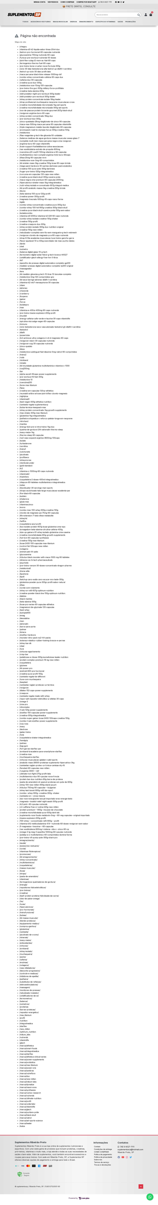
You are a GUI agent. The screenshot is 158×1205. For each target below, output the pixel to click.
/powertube (24, 335)
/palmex (22, 743)
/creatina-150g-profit (28, 221)
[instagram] (127, 1157)
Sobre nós (98, 1160)
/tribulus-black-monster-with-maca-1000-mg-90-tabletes (44, 557)
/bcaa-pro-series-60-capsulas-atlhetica (36, 604)
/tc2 (21, 468)
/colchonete (24, 452)
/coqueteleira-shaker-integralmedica (35, 737)
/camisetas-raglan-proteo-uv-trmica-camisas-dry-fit (42, 765)
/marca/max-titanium (28, 1065)
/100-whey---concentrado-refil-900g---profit (39, 821)
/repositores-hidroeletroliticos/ (32, 887)
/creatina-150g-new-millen (30, 230)
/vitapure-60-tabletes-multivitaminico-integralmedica (42, 482)
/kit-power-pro (25, 668)
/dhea (21, 585)
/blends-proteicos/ (27, 921)
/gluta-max (24, 502)
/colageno (23, 549)
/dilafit (22, 332)
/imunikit (23, 316)
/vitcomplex (24, 707)
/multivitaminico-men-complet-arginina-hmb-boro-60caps (44, 155)
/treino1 (22, 449)
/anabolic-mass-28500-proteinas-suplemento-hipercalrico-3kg (46, 762)
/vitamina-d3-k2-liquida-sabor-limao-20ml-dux (39, 49)
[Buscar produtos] (139, 15)
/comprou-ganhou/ (27, 926)
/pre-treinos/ (25, 890)
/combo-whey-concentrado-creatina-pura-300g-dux (42, 205)
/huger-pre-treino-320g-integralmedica (36, 171)
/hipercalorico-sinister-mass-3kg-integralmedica (40, 182)
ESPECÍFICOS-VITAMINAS (105, 22)
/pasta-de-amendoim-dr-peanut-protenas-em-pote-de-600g (45, 782)
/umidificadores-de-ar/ (29, 996)
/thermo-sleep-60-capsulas (31, 435)
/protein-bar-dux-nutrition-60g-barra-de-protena (41, 779)
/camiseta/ (23, 932)
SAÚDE (120, 22)
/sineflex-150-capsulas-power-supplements (38, 712)
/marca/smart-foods (28, 1048)
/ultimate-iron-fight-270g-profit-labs (35, 774)
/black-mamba (25, 599)
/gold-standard (25, 465)
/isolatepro (24, 305)
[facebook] (119, 1157)
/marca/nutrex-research (30, 1093)
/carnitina (23, 446)
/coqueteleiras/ (26, 865)
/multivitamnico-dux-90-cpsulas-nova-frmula (39, 776)
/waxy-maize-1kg (26, 432)
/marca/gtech (25, 1109)
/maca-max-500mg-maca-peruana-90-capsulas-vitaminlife (45, 124)
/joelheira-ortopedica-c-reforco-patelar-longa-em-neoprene (45, 418)
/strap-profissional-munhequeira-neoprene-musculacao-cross (46, 102)
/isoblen (22, 496)
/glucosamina (25, 554)
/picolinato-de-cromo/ (29, 934)
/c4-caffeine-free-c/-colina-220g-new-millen (39, 807)
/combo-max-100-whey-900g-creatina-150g (38, 510)
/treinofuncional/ (26, 912)
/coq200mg (24, 368)
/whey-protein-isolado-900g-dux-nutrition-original (41, 227)
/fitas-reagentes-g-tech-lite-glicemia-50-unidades (40, 135)
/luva (21, 649)
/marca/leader (25, 1123)
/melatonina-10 (26, 379)
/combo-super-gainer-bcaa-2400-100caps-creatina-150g (44, 718)
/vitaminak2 (24, 474)
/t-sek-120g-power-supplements (33, 710)
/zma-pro (23, 704)
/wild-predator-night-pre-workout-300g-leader (39, 94)
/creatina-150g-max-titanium (31, 540)
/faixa (21, 388)
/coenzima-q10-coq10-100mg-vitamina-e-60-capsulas (43, 152)
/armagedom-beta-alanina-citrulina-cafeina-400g (41, 529)
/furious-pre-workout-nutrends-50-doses (37, 58)
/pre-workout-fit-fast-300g (31, 377)
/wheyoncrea (25, 460)
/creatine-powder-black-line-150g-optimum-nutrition (42, 593)
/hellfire (22, 521)
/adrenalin (23, 624)
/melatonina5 (25, 568)
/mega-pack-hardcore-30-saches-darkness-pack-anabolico (45, 166)
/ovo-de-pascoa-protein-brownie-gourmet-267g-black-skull (45, 110)
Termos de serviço (101, 1162)
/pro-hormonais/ (26, 910)
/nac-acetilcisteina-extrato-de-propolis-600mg (39, 149)
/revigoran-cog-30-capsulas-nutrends (36, 343)
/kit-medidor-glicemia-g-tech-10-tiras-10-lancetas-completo (45, 274)
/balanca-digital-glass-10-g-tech (33, 252)
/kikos (22, 349)
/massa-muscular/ (27, 868)
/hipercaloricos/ (26, 907)
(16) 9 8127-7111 (106, 2)
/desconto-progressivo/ (29, 971)
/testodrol (23, 330)
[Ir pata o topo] (141, 1186)
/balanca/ (23, 1001)
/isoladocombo (25, 213)
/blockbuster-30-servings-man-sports (36, 488)
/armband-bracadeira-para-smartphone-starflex (40, 751)
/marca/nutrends (26, 1095)
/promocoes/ (25, 854)
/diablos (22, 596)
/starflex (23, 1026)
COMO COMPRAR (67, 2)
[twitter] (131, 1157)
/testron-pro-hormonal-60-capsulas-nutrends (39, 52)
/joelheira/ (23, 979)
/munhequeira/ (25, 954)
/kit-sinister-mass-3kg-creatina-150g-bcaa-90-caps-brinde (44, 163)
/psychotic (24, 563)
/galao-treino (25, 732)
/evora (22, 507)
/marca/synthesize (27, 1090)
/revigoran (24, 688)
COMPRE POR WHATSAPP (86, 2)
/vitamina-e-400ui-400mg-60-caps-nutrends (39, 310)
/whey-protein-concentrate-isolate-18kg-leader (40, 99)
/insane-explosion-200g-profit (32, 818)
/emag (22, 615)
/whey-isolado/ (25, 951)
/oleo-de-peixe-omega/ (29, 898)
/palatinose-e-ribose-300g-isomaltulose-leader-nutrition (43, 657)
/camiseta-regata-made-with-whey (34, 696)
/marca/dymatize (26, 1084)
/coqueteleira (25, 663)
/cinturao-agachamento (29, 651)
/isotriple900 (24, 613)
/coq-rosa (23, 724)
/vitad (21, 646)
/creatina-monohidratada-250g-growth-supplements (42, 535)
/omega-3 (23, 701)
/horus (22, 302)
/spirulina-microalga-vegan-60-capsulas (37, 321)
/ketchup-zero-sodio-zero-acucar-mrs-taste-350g (41, 579)
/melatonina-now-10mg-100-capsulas (35, 85)
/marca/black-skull (27, 1115)
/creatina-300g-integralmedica (32, 715)
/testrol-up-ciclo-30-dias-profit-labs (35, 71)
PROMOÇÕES (130, 22)
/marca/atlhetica (26, 1046)
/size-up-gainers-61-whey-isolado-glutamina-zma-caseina (44, 532)
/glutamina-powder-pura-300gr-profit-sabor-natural (42, 582)
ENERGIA (73, 22)
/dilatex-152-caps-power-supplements (36, 690)
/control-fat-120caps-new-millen (33, 546)
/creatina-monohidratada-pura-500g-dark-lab (39, 812)
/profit (22, 1018)
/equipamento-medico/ (29, 923)
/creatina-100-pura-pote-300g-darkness (37, 169)
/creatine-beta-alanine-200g (31, 91)
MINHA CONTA (39, 2)
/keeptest (23, 682)
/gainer (22, 299)
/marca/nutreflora (27, 1073)
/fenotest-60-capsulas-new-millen (34, 768)
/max (21, 307)
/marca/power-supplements (31, 1059)
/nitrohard (23, 421)
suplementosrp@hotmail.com (130, 1149)
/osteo (22, 485)
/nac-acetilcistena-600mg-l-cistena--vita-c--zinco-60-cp (44, 829)
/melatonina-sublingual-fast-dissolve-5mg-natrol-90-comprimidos (48, 352)
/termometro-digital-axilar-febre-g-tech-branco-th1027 (43, 255)
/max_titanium (25, 1015)
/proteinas (23, 1007)
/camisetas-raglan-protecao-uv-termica (36, 685)
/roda (21, 357)
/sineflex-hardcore (27, 635)
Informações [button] (101, 1142)
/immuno (23, 324)
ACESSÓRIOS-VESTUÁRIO (41, 22)
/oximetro (23, 249)
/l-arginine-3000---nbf (29, 771)
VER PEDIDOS (53, 2)
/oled (21, 246)
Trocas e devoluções (102, 1165)
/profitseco (24, 457)
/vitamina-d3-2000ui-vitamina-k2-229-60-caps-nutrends (43, 216)
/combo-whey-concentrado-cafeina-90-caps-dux (41, 77)
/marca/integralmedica (29, 1051)
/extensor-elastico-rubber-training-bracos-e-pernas (42, 640)
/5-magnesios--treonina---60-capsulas (36, 826)
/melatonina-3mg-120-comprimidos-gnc (36, 277)
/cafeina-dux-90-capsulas (30, 80)
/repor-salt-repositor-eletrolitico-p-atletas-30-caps (41, 699)
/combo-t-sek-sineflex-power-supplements (38, 721)
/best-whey (24, 610)
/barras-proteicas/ (27, 1009)
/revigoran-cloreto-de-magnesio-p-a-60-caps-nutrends (43, 235)
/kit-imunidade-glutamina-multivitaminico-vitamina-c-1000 (44, 366)
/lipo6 (21, 576)
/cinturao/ (23, 946)
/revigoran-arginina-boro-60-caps (34, 113)
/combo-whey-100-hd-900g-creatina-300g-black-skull (43, 207)
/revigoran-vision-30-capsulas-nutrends (37, 341)
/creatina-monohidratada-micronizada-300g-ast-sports (43, 107)
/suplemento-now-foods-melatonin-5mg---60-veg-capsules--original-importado (54, 815)
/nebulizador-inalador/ (29, 993)
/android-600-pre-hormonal (31, 671)
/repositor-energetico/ (29, 1012)
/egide (22, 202)
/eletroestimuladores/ (28, 984)
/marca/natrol (25, 1118)
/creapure (23, 693)
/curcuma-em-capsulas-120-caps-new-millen (39, 174)
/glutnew (23, 665)
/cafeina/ (23, 959)
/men (21, 621)
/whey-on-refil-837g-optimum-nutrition (36, 590)
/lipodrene (23, 574)
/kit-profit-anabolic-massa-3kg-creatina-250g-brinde (42, 188)
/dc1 (21, 260)
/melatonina (24, 132)
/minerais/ (23, 937)
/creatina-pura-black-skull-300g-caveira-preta (39, 177)
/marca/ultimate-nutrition (30, 1098)
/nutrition (23, 1021)
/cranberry (24, 293)
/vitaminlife (24, 1040)
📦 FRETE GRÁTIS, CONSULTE (79, 6)
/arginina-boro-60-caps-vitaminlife (34, 144)
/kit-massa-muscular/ (28, 918)
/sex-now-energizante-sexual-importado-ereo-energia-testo (45, 799)
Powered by (73, 1198)
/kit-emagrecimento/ (28, 857)
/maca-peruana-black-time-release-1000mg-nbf (40, 74)
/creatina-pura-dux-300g (30, 83)
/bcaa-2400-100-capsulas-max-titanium (36, 543)
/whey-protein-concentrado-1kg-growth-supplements (43, 410)
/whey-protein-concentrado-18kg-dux (36, 116)
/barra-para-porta (27, 626)
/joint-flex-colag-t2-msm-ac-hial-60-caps (37, 60)
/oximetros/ (24, 1004)
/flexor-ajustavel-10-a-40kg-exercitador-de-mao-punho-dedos (46, 241)
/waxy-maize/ (25, 940)
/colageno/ (24, 965)
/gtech (22, 1043)
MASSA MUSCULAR (60, 22)
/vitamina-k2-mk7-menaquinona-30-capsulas (39, 282)
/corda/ (22, 848)
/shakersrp (24, 499)
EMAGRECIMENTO (86, 22)
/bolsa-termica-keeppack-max (32, 407)
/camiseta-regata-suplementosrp (33, 404)
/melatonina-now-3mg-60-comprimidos (36, 160)
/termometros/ (25, 998)
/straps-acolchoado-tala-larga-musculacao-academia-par (44, 490)
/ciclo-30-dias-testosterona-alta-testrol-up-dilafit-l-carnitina (45, 69)
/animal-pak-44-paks (28, 552)
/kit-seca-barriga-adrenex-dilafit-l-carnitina (38, 280)
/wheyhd (23, 518)
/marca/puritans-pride (29, 1112)
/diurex (22, 191)
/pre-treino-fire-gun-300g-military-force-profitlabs (41, 88)
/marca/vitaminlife (27, 1107)
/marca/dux (24, 1076)
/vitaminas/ (24, 879)
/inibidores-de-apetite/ (29, 976)
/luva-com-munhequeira (30, 679)
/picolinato (24, 454)
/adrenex (23, 288)
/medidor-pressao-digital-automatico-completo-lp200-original (46, 266)
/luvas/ (22, 904)
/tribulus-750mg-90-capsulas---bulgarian (37, 787)
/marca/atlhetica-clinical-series (32, 1057)
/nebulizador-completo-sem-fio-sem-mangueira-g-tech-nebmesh (48, 232)
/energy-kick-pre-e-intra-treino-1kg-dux (36, 427)
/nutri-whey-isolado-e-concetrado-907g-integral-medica (44, 185)
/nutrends (23, 1037)
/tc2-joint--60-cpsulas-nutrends (33, 804)
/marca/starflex (26, 1054)
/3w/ (21, 901)
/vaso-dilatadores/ (27, 968)
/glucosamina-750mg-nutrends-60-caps (37, 55)
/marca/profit (25, 1101)
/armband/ (24, 948)
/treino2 (22, 354)
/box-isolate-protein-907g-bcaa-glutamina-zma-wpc (42, 527)
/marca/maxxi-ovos (28, 1087)
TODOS (25, 22)
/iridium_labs (24, 1034)
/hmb (21, 735)
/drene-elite (24, 571)
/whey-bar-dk (25, 643)
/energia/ (23, 885)
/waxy (22, 726)
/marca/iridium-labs (27, 1082)
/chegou (23, 46)
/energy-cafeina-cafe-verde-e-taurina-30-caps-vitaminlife (44, 318)
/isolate (22, 441)
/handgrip (23, 740)
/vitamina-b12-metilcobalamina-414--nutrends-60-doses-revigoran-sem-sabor (53, 823)
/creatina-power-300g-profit (31, 196)
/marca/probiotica (27, 1062)
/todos (22, 1126)
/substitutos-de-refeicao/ (30, 982)
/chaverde (23, 291)
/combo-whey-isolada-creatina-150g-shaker (38, 219)
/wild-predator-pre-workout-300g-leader (37, 96)
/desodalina (24, 618)
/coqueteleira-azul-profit (30, 524)
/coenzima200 (25, 382)
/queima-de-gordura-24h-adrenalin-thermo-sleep (41, 429)
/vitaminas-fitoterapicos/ (30, 851)
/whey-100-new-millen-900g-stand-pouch (37, 785)
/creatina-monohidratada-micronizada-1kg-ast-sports (42, 105)
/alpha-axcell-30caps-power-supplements (37, 374)
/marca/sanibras (26, 1070)
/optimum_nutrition (27, 1032)
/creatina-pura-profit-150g (31, 674)
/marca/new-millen (27, 1079)
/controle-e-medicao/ (28, 973)
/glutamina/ (24, 929)
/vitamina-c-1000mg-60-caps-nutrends (36, 471)
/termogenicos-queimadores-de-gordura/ (37, 882)
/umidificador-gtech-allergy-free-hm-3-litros (38, 257)
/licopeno (23, 296)
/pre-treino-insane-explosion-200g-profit (37, 313)
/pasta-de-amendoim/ (28, 876)
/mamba (23, 424)
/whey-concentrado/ (28, 860)
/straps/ (22, 873)
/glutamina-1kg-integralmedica (32, 416)
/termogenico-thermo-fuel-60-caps (35, 63)
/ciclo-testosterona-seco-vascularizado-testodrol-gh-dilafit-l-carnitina (49, 327)
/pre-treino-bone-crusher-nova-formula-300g (39, 66)
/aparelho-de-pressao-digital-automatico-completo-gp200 (44, 263)
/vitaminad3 (24, 399)
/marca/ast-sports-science (31, 1120)
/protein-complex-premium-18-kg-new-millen (39, 660)
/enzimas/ (23, 962)
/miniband (23, 360)
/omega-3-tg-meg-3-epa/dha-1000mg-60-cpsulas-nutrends (45, 832)
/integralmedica (26, 1023)
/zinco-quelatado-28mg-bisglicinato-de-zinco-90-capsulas (44, 121)
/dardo (22, 243)
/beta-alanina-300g (27, 601)
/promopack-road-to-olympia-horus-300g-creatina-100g (44, 130)
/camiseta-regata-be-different (32, 676)
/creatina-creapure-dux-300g (32, 224)
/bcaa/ (22, 871)
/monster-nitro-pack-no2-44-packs (35, 638)
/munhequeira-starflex (29, 757)
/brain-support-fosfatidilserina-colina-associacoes (41, 146)
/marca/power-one (27, 1068)
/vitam (22, 285)
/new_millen (24, 1029)
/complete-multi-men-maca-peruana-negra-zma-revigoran (45, 141)
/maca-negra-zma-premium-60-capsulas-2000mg (41, 180)
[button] (146, 15)
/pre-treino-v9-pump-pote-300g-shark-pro (38, 837)
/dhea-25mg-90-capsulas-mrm (32, 157)
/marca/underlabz (27, 1104)
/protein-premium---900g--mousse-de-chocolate (41, 810)
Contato (97, 1146)
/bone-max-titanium (28, 385)
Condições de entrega (103, 1149)
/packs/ (22, 957)
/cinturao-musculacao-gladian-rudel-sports (38, 760)
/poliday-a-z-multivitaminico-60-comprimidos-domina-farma (45, 835)
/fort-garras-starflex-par (30, 749)
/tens (21, 271)
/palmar (22, 629)
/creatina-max (25, 754)
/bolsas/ (22, 915)
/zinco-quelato (25, 346)
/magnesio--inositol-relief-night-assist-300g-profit (41, 801)
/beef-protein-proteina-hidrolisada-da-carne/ (39, 896)
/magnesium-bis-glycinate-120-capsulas (36, 607)
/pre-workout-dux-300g (30, 119)
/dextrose (23, 729)
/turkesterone (25, 443)
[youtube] (123, 1157)
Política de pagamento (103, 1154)
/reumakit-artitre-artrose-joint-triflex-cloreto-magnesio (43, 393)
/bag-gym (23, 746)
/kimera (22, 632)
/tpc (21, 371)
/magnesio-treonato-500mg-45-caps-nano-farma (41, 199)
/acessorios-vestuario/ (29, 846)
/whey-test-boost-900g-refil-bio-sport (36, 790)
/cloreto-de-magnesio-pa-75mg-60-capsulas (39, 513)
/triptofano (24, 477)
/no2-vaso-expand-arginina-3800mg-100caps (39, 438)
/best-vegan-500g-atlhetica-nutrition (35, 402)
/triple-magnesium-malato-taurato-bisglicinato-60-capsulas (45, 127)
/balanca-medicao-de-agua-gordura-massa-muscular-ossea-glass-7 (49, 138)
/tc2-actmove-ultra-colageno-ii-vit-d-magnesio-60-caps (43, 338)
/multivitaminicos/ (27, 862)
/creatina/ (23, 893)
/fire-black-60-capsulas (29, 493)
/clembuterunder (26, 463)
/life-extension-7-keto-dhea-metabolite (36, 515)
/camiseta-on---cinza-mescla (32, 796)
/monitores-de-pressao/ (29, 990)
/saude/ (22, 843)
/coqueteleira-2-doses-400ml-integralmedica (38, 479)
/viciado (22, 363)
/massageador (25, 268)
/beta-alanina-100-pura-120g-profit (34, 194)
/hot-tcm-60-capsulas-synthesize (34, 538)
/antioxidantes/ (25, 943)
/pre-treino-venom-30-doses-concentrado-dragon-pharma (45, 565)
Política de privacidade (103, 1157)
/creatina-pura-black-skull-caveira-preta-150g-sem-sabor (44, 210)
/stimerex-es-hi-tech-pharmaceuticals (36, 560)
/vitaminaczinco (26, 504)
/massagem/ (24, 987)
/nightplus (23, 396)
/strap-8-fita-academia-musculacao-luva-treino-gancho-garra (46, 238)
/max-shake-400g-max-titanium (33, 413)
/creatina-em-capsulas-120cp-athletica (36, 391)
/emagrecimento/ (26, 840)
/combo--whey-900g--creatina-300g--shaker (39, 793)
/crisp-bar (23, 654)
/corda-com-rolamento (29, 588)
